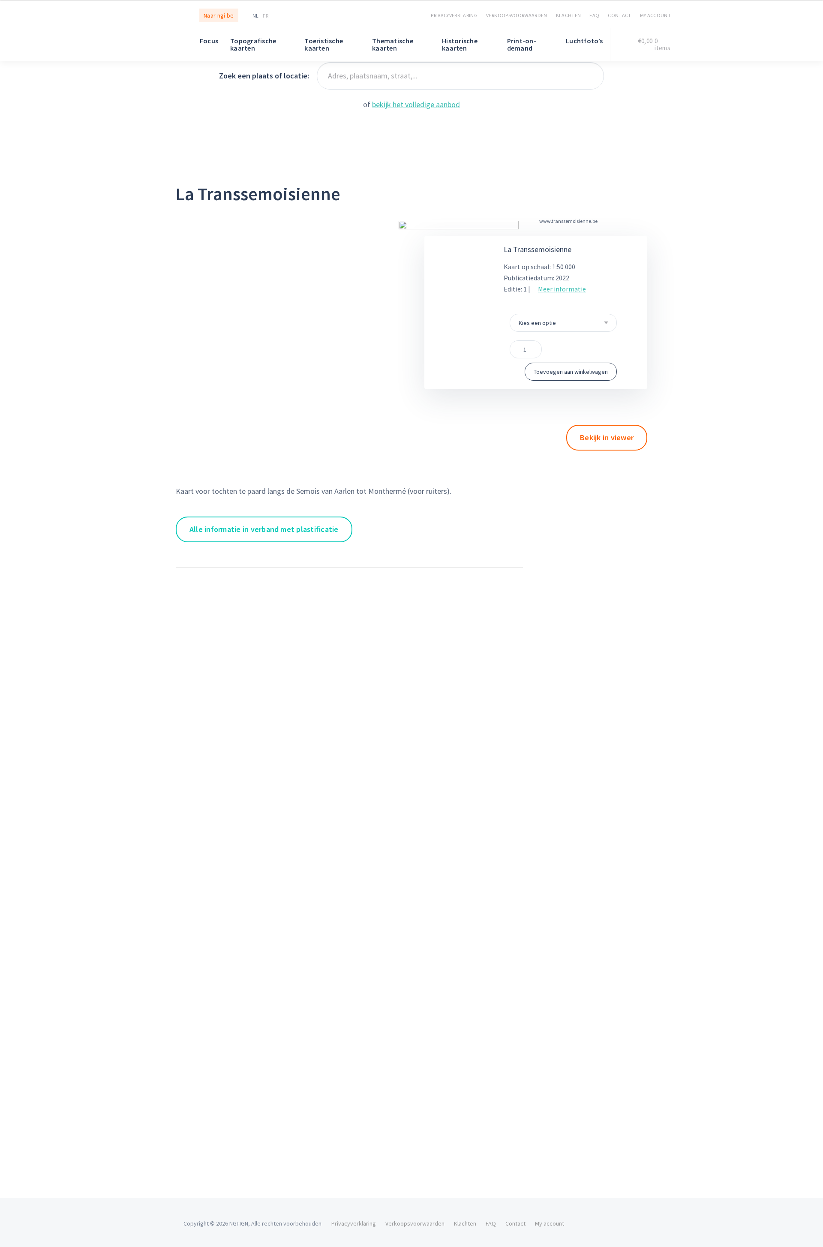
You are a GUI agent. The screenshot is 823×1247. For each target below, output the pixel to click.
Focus (209, 40)
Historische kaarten (460, 44)
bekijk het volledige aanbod (416, 104)
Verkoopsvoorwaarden (516, 15)
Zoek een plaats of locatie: (264, 76)
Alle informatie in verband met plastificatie (264, 529)
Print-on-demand (521, 44)
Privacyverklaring (454, 15)
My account (655, 15)
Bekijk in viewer (607, 437)
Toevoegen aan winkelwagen (571, 372)
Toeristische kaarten (323, 44)
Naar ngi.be (219, 15)
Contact (619, 15)
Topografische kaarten (253, 44)
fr (265, 15)
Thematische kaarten (392, 44)
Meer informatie (562, 289)
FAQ (594, 15)
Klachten (568, 15)
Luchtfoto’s (584, 40)
